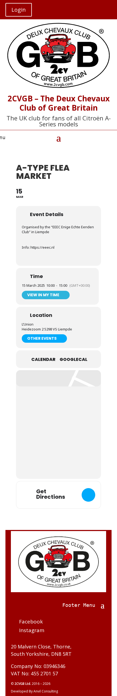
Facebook (31, 621)
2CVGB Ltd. (23, 683)
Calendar (43, 359)
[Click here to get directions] (88, 495)
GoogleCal (73, 359)
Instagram (31, 630)
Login (18, 9)
